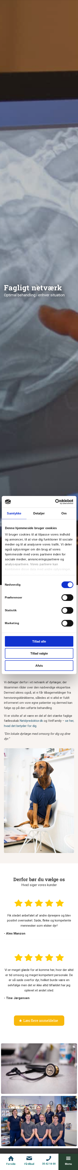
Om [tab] (64, 513)
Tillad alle (39, 641)
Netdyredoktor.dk (31, 721)
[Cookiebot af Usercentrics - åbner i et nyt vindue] (55, 502)
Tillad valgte (39, 653)
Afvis (39, 665)
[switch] (67, 597)
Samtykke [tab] (14, 513)
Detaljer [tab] (39, 513)
